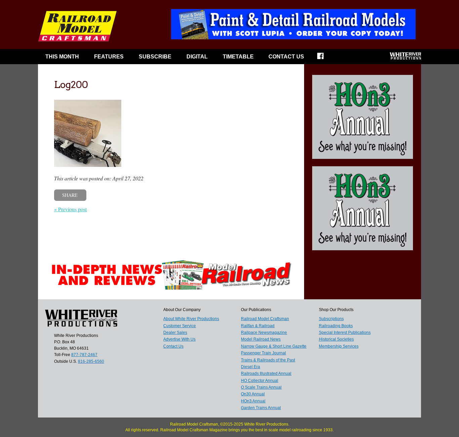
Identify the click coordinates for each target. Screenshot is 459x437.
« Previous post (70, 209)
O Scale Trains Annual (261, 387)
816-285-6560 (91, 361)
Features (109, 56)
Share (70, 195)
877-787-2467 (84, 354)
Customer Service (179, 325)
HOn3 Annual (253, 401)
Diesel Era (250, 366)
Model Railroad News (261, 339)
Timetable (238, 56)
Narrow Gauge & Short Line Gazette (273, 346)
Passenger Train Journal (263, 353)
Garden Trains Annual (261, 407)
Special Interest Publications (345, 332)
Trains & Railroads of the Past (268, 360)
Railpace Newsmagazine (264, 332)
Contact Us (286, 56)
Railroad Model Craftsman (265, 318)
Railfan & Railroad (258, 325)
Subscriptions (331, 318)
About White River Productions (191, 318)
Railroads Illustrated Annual (266, 373)
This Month (62, 56)
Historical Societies (336, 339)
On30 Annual (253, 394)
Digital (197, 56)
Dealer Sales (175, 332)
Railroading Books (336, 325)
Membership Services (339, 346)
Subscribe (155, 56)
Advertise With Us (179, 339)
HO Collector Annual (259, 380)
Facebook (324, 58)
